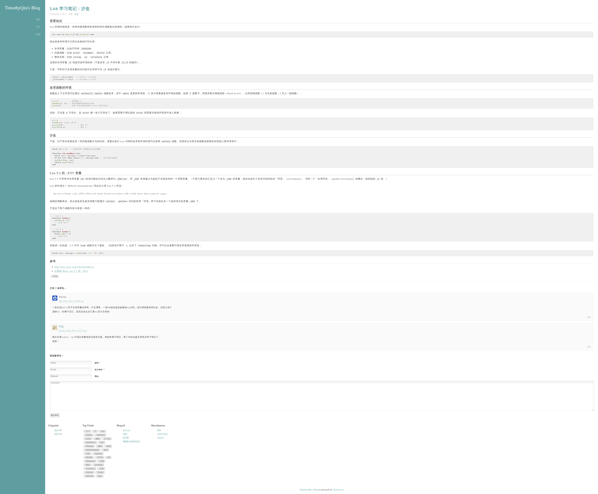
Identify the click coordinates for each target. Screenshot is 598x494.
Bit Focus (126, 430)
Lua (55, 276)
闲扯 (56, 434)
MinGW (89, 457)
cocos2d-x (90, 469)
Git (108, 457)
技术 (77, 14)
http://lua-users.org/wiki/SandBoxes (74, 266)
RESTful (89, 476)
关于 (38, 26)
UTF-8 (99, 457)
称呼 (98, 363)
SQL (100, 476)
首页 (38, 19)
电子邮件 (100, 369)
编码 (97, 439)
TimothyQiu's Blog (22, 7)
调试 (100, 446)
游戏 (108, 446)
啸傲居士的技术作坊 (131, 441)
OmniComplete (92, 450)
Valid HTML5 (162, 434)
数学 (88, 465)
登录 (159, 430)
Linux (88, 439)
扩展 (101, 469)
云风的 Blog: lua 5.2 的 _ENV (71, 271)
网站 (97, 376)
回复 (589, 317)
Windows (101, 435)
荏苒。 (126, 434)
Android (89, 472)
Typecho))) (338, 489)
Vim (102, 442)
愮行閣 (126, 437)
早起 (61, 326)
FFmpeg (89, 446)
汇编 (102, 461)
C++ (88, 431)
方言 (88, 454)
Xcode (100, 472)
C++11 (107, 439)
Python (89, 435)
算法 (105, 450)
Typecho (98, 454)
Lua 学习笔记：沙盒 (70, 8)
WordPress (90, 442)
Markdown (90, 461)
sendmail (98, 465)
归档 (38, 34)
